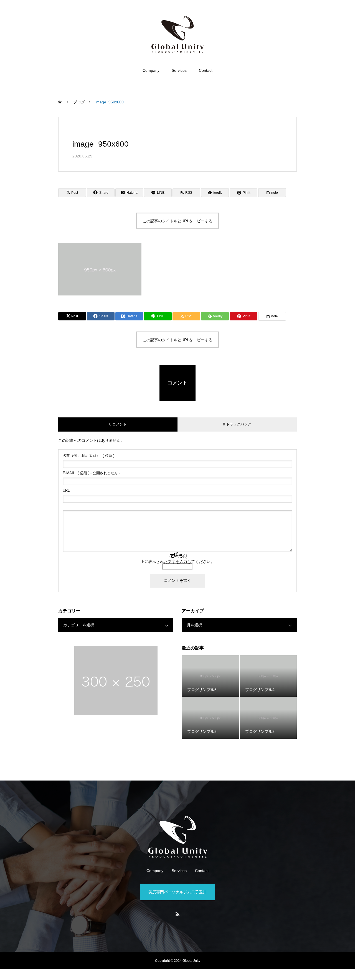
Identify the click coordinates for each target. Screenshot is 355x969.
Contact (205, 70)
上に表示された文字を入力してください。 (177, 561)
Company (151, 70)
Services (179, 70)
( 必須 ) (88, 455)
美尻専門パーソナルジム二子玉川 (177, 892)
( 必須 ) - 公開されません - (91, 473)
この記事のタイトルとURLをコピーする (177, 221)
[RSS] (177, 914)
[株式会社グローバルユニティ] (177, 34)
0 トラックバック (237, 424)
